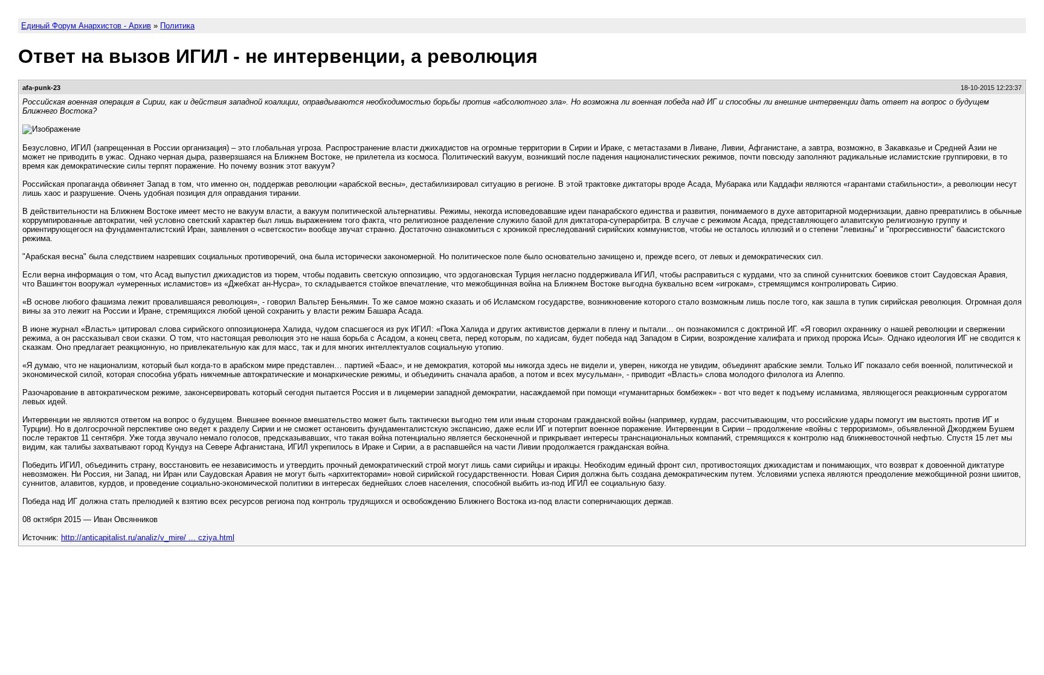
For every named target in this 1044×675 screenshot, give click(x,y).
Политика (177, 25)
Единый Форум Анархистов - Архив (86, 25)
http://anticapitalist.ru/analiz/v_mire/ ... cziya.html (147, 537)
